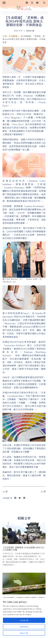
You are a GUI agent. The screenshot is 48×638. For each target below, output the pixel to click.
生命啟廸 (13, 36)
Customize (24, 626)
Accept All (24, 620)
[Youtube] (37, 2)
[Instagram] (32, 2)
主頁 (4, 36)
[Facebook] (26, 2)
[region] (24, 618)
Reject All (24, 633)
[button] (4, 2)
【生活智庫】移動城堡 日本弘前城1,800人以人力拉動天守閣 (23, 548)
